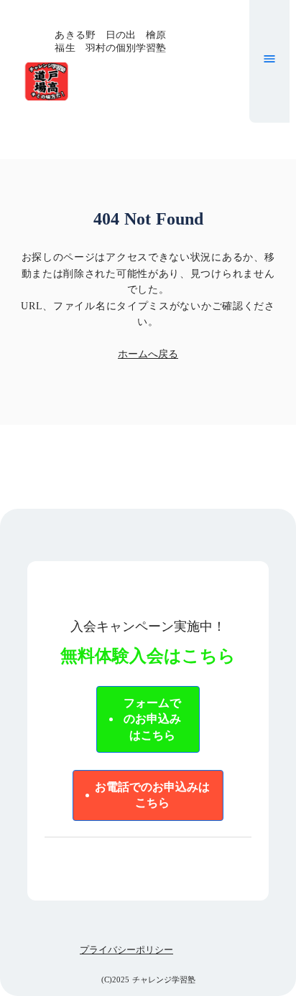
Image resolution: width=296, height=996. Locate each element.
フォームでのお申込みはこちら (152, 719)
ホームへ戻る (148, 354)
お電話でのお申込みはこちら (152, 795)
